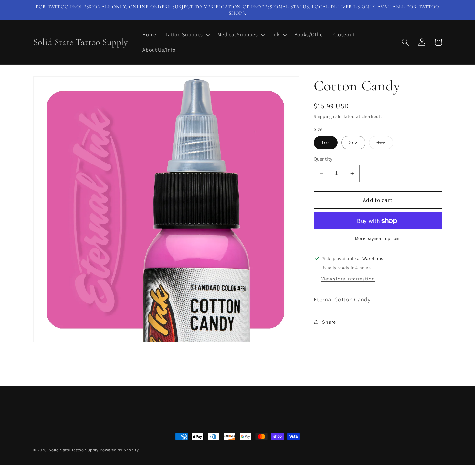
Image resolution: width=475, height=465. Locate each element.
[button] (187, 34)
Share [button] (329, 322)
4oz (385, 144)
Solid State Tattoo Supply (74, 450)
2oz (353, 142)
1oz (326, 142)
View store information (348, 278)
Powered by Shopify (119, 450)
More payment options (378, 238)
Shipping (323, 116)
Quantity (323, 159)
